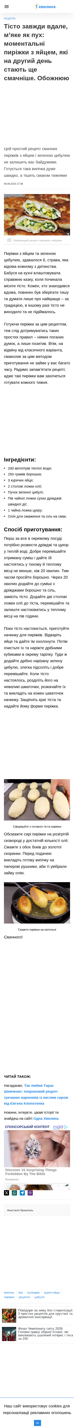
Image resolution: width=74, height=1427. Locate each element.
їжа (20, 1292)
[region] (37, 111)
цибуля (39, 1297)
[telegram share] (22, 1192)
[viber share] (30, 1192)
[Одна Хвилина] (44, 6)
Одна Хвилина (46, 1119)
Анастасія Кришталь (20, 1210)
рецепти (24, 1297)
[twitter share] (6, 1192)
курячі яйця (52, 1292)
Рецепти (9, 18)
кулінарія (33, 1292)
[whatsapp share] (14, 1192)
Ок (37, 1423)
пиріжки (9, 1297)
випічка (9, 1292)
